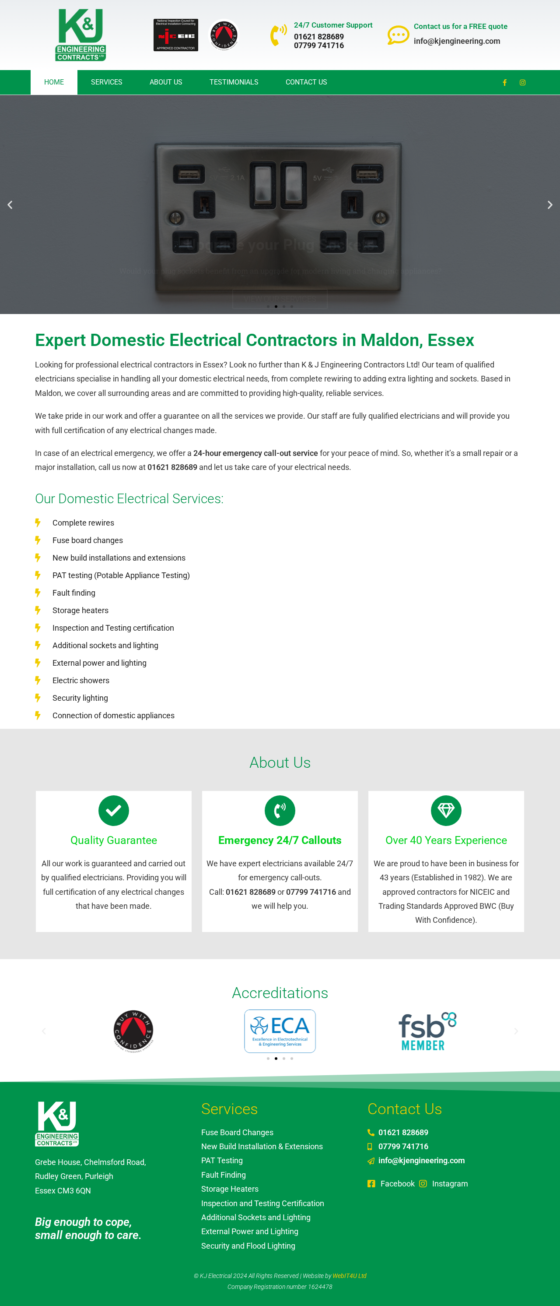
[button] (9, 204)
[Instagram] (522, 82)
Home (54, 82)
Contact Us (306, 82)
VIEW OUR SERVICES (280, 230)
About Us (166, 82)
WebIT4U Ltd (349, 1275)
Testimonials (234, 82)
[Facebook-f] (504, 82)
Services (106, 82)
